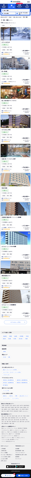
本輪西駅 (5, 336)
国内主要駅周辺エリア (6, 414)
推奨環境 (17, 456)
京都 (15, 419)
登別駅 (14, 338)
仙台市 (11, 405)
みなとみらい (25, 411)
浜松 (2, 409)
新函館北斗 (6, 423)
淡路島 (24, 407)
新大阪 (17, 419)
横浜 (25, 417)
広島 (2, 421)
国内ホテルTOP (4, 17)
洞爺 (9, 357)
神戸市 (21, 405)
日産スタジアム (5, 433)
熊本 (10, 421)
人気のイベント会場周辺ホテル (8, 426)
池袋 (16, 416)
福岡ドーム (12, 430)
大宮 (21, 416)
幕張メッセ (14, 437)
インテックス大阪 (5, 439)
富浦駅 (9, 338)
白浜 (28, 407)
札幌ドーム (24, 430)
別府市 (23, 409)
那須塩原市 (16, 411)
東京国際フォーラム (14, 439)
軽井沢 (9, 407)
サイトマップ (18, 458)
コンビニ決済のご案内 (5, 456)
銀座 (6, 407)
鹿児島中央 (14, 421)
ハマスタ (15, 428)
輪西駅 (15, 336)
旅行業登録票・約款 (19, 450)
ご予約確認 (3, 448)
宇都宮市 (13, 409)
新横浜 (3, 419)
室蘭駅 (10, 336)
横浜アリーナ (12, 433)
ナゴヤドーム (10, 428)
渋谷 (10, 416)
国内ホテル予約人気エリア (7, 403)
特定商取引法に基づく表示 (21, 454)
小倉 (5, 421)
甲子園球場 (24, 428)
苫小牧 (4, 357)
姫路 (2, 411)
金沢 (12, 419)
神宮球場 (20, 428)
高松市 (26, 409)
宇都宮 (24, 416)
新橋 (6, 417)
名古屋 (9, 419)
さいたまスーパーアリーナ (7, 435)
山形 (26, 421)
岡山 (27, 419)
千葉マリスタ (10, 432)
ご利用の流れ (4, 450)
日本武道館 (17, 433)
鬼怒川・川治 (18, 409)
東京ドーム (4, 428)
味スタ (25, 432)
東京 (2, 416)
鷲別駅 (27, 336)
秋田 (23, 421)
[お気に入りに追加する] (29, 29)
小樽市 (3, 405)
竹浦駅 (26, 338)
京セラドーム (18, 430)
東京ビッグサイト (21, 437)
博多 (8, 421)
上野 (19, 416)
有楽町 (3, 417)
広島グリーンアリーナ (6, 437)
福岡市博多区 (26, 405)
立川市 (9, 409)
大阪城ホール (16, 435)
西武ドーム (4, 432)
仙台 (18, 421)
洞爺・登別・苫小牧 (17, 17)
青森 (2, 423)
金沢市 (18, 405)
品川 (5, 416)
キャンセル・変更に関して (6, 454)
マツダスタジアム (5, 430)
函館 (10, 423)
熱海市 (3, 407)
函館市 (12, 407)
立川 (20, 417)
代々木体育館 (21, 432)
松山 (5, 411)
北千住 (17, 417)
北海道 (10, 17)
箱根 (16, 407)
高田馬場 (13, 417)
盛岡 (21, 421)
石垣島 (21, 407)
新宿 (8, 416)
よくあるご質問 (4, 458)
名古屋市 (7, 405)
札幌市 (20, 411)
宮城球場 (15, 432)
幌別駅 (4, 338)
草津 (18, 407)
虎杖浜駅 (20, 338)
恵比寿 (13, 416)
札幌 (13, 423)
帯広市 (11, 411)
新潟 (28, 421)
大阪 (21, 419)
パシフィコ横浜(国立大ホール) (8, 441)
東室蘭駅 (21, 336)
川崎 (23, 417)
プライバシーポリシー (20, 452)
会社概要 (17, 448)
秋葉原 (27, 416)
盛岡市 (5, 409)
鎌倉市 (8, 411)
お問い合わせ (4, 460)
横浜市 (14, 405)
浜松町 (9, 417)
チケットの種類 (4, 452)
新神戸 (23, 419)
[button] (8, 13)
